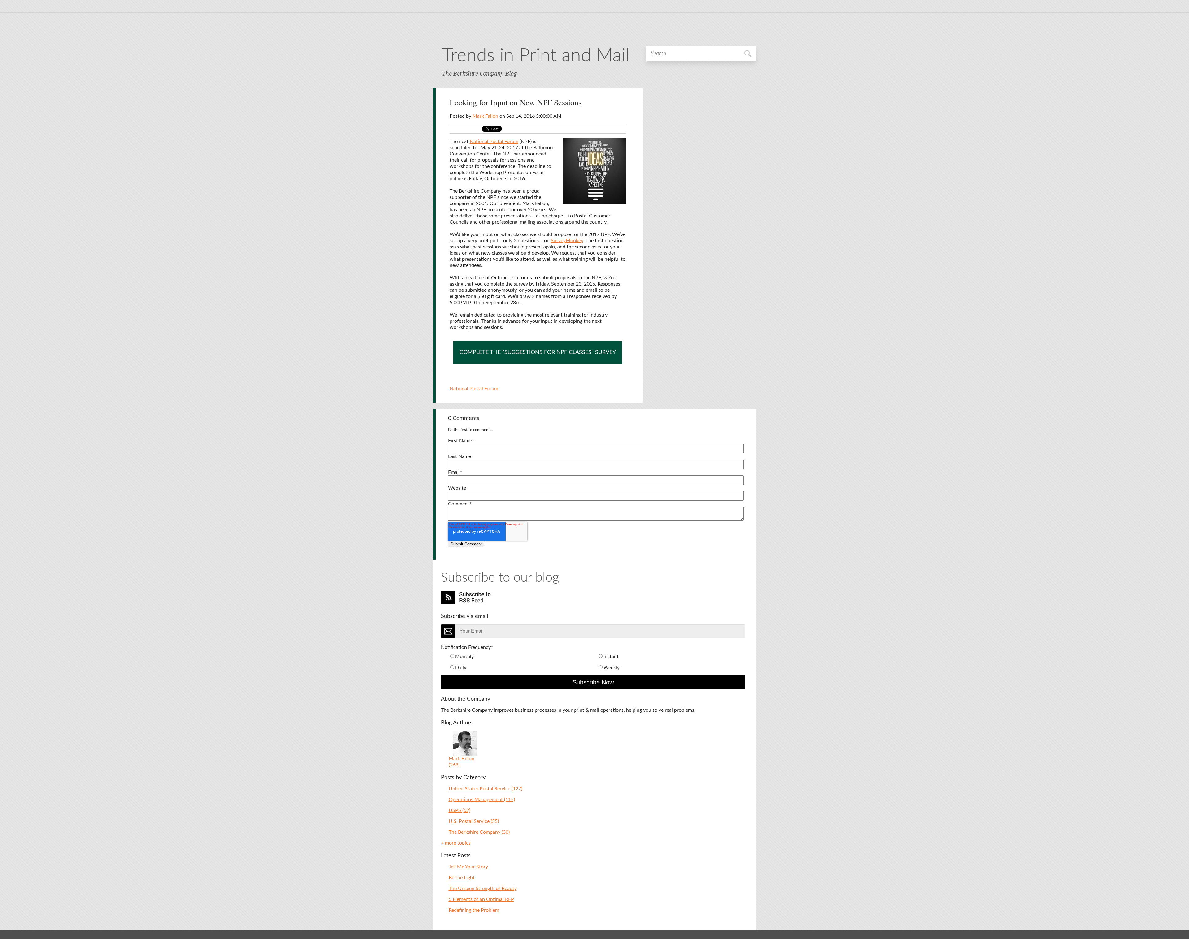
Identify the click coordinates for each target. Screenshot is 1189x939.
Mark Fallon (485, 116)
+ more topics (456, 843)
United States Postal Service (485, 788)
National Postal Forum (494, 141)
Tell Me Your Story (468, 866)
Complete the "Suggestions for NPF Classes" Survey (537, 352)
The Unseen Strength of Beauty (483, 888)
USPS (459, 810)
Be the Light (462, 877)
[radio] (523, 656)
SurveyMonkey (567, 240)
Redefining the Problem (474, 910)
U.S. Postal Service (474, 821)
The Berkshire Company (479, 832)
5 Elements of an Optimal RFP (481, 899)
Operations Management (482, 799)
